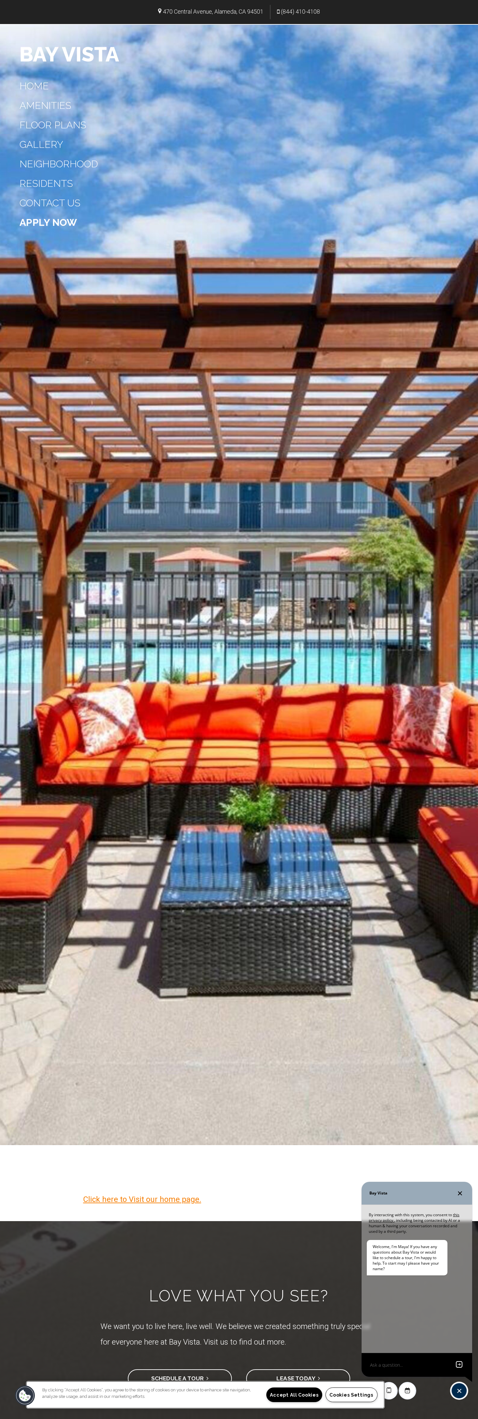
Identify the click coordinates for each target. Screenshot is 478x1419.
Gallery (41, 144)
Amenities (45, 105)
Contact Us (50, 203)
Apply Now (48, 222)
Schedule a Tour (178, 1378)
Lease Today (297, 1378)
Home (34, 86)
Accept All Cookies (294, 1395)
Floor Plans (53, 125)
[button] (25, 1395)
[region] (205, 1395)
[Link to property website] (70, 53)
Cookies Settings (351, 1395)
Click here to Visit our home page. (142, 1199)
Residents (46, 183)
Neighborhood (59, 164)
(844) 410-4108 (300, 11)
